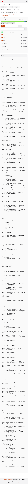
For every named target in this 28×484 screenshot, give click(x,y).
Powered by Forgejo (8, 479)
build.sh (4, 46)
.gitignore (5, 43)
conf (4, 37)
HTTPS (2, 25)
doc (4, 40)
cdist (8, 4)
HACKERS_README (7, 49)
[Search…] (25, 29)
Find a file (12, 23)
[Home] (2, 1)
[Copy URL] (19, 26)
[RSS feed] (2, 7)
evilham (4, 4)
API (19, 482)
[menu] (21, 26)
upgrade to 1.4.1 (12, 32)
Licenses (15, 482)
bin (3, 34)
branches (21, 17)
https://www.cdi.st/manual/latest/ (9, 14)
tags (8, 19)
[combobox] (20, 29)
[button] (7, 23)
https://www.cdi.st (5, 15)
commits (8, 17)
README (5, 51)
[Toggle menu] (26, 1)
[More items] (26, 9)
